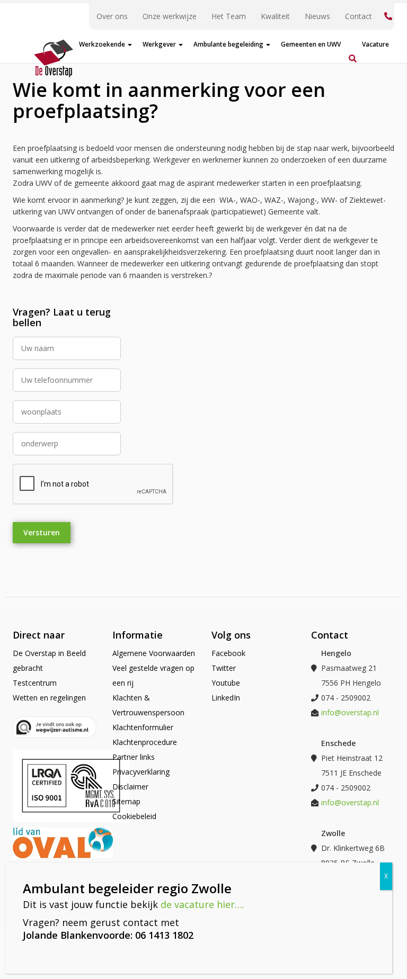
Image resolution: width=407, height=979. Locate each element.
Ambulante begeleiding (229, 44)
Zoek (351, 46)
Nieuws (317, 16)
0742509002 (386, 16)
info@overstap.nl (350, 712)
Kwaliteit (275, 16)
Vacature (375, 44)
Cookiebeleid (134, 816)
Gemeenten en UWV (311, 44)
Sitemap (126, 801)
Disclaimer (130, 787)
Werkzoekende (103, 44)
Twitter (223, 668)
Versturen (41, 532)
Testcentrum (35, 683)
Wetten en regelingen (49, 698)
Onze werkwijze (170, 16)
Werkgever (160, 44)
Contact (358, 16)
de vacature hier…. (202, 904)
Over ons (112, 16)
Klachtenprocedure (144, 742)
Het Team (228, 16)
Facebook (228, 653)
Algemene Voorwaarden (153, 653)
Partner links (133, 757)
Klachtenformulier (142, 727)
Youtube (225, 683)
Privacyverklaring (141, 772)
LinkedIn (225, 698)
